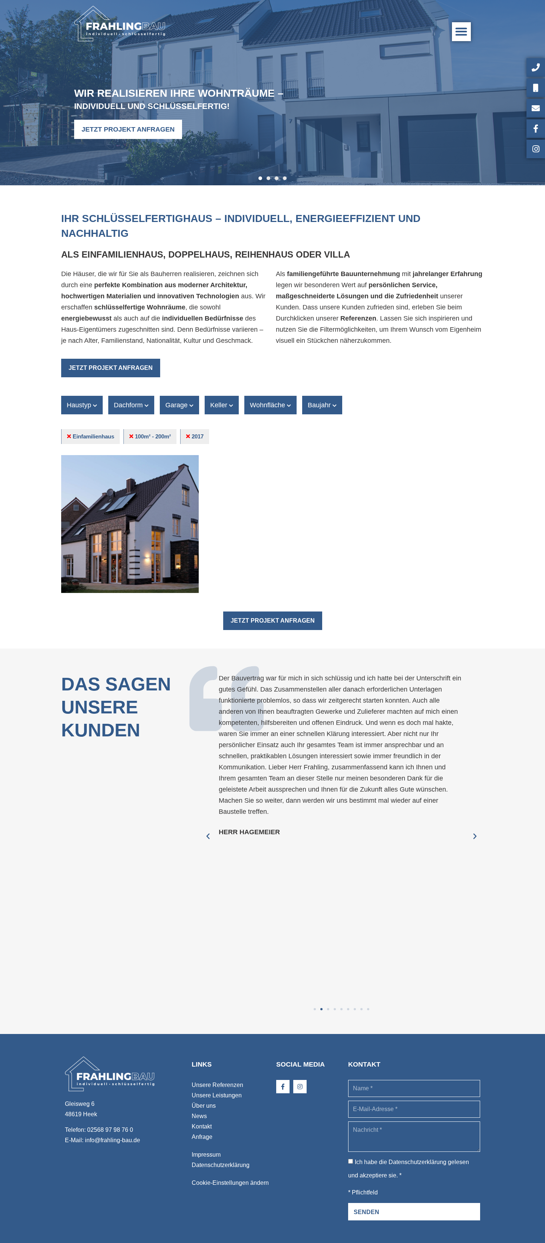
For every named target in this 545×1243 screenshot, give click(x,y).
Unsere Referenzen (217, 1085)
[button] (461, 31)
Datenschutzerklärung (221, 1165)
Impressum (206, 1154)
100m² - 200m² (153, 436)
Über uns (204, 1106)
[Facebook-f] (283, 1086)
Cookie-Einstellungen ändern (230, 1183)
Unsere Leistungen (217, 1095)
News (199, 1116)
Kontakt (202, 1126)
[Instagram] (300, 1086)
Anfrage (202, 1137)
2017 (198, 436)
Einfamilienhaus (93, 436)
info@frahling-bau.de (112, 1140)
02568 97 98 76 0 (110, 1130)
